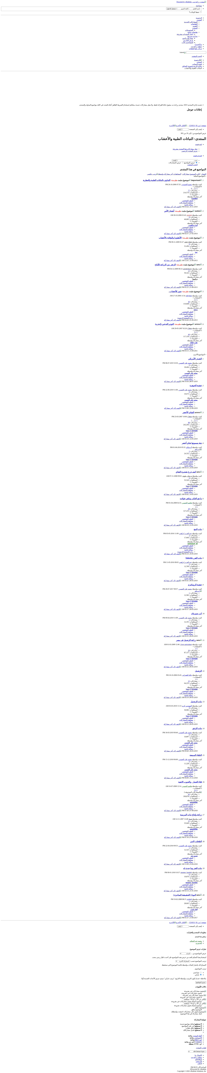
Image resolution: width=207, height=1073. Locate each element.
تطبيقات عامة (193, 32)
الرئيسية (199, 18)
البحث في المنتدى (197, 155)
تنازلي (197, 975)
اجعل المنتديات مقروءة (185, 34)
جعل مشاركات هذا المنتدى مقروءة (185, 149)
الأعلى (199, 1063)
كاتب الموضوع (195, 174)
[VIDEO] (198, 1042)
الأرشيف (199, 1061)
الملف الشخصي (187, 201)
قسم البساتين (197, 64)
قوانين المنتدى (201, 1048)
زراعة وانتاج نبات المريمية (191, 815)
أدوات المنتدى (198, 144)
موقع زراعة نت (196, 46)
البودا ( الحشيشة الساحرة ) (184, 895)
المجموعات (189, 30)
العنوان (203, 174)
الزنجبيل (198, 671)
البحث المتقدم (197, 56)
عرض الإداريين (188, 40)
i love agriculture (186, 644)
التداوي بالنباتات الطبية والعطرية (156, 180)
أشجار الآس (169, 211)
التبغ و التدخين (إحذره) (164, 324)
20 (189, 650)
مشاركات (185, 174)
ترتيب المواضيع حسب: (198, 961)
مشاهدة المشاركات (186, 203)
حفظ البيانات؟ (194, 12)
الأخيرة (178, 125)
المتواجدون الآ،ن (187, 42)
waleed (189, 899)
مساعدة (199, 6)
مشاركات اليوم (187, 38)
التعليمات (194, 24)
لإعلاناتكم (198, 1059)
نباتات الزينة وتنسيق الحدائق (192, 66)
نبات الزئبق (197, 728)
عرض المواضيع (189, 163)
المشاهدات (177, 174)
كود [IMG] (198, 1040)
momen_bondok (186, 872)
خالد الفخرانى (187, 675)
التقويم (195, 26)
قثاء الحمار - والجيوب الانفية (190, 782)
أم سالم (189, 447)
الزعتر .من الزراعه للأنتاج (165, 264)
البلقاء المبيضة (196, 755)
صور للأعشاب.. (175, 291)
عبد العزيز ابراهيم (185, 533)
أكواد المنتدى (197, 1036)
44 (189, 334)
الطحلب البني (196, 841)
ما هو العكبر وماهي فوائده (191, 498)
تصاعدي (196, 973)
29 (189, 509)
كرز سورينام (196, 613)
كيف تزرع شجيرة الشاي (186, 472)
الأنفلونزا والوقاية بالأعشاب (170, 238)
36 (189, 302)
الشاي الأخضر (188, 412)
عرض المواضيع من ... (198, 953)
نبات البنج (198, 529)
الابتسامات (198, 1038)
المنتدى (199, 20)
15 (189, 681)
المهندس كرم (187, 706)
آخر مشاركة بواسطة (165, 174)
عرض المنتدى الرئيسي (189, 151)
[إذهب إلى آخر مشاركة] (173, 207)
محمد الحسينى (186, 184)
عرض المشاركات (175, 163)
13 (189, 271)
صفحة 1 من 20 (201, 125)
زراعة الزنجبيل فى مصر (186, 640)
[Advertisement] (141, 87)
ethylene (189, 296)
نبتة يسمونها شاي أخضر (192, 443)
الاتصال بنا (198, 1055)
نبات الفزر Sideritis (194, 558)
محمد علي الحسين (185, 363)
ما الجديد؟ (198, 44)
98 (189, 423)
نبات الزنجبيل (196, 701)
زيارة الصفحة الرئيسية (185, 318)
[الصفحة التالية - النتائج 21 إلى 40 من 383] (184, 125)
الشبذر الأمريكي (195, 359)
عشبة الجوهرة (196, 385)
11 (194, 125)
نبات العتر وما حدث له (192, 868)
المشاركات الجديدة (191, 22)
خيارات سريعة (192, 36)
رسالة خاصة (188, 205)
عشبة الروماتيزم (195, 585)
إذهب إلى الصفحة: (195, 129)
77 (189, 190)
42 (189, 794)
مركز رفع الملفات (195, 48)
